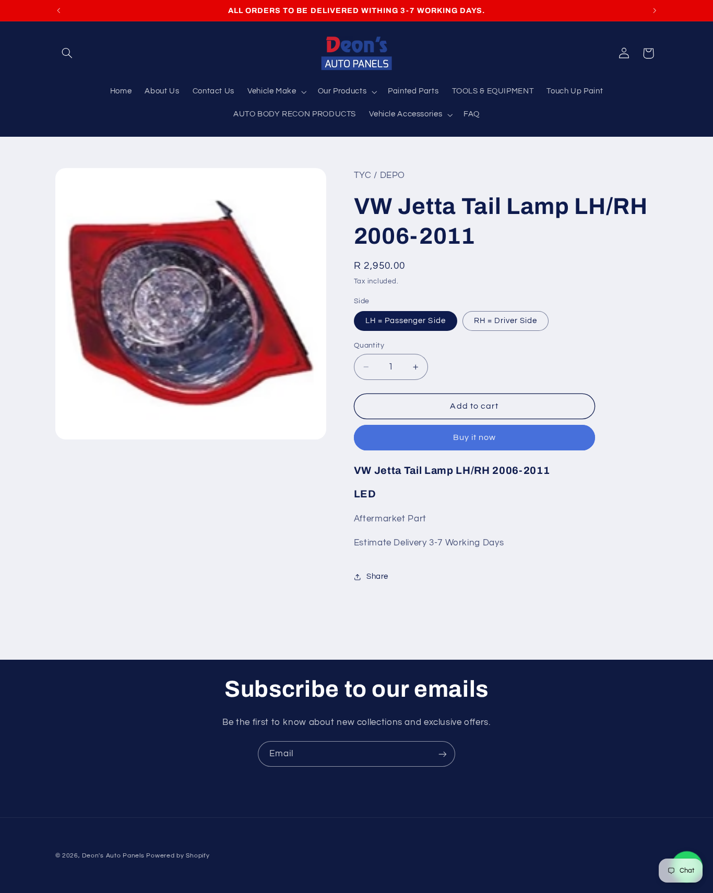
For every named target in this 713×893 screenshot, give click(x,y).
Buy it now (474, 438)
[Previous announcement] (58, 10)
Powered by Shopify (177, 856)
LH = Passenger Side (405, 321)
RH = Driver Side (506, 321)
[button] (67, 53)
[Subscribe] (443, 754)
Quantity (369, 345)
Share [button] (377, 576)
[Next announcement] (654, 10)
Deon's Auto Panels (113, 856)
